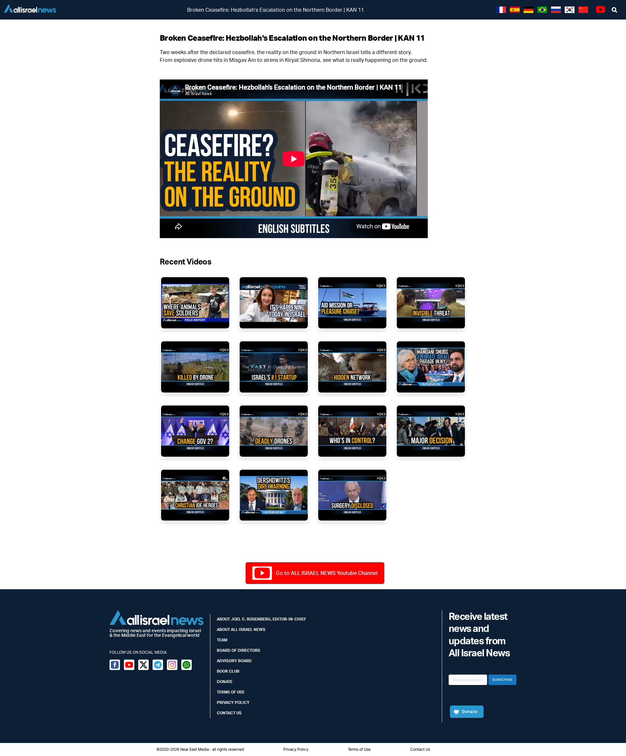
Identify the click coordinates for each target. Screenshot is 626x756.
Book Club (228, 671)
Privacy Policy (233, 702)
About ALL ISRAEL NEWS (241, 629)
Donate (224, 681)
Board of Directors (238, 650)
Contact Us (229, 712)
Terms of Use (231, 692)
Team (222, 639)
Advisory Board (234, 660)
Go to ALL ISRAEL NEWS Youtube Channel (327, 573)
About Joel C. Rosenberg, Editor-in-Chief (261, 619)
